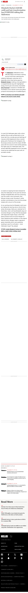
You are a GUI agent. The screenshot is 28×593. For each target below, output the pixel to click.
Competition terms (19, 576)
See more (3, 467)
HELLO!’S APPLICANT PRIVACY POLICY (10, 583)
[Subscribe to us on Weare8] (24, 558)
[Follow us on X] (17, 555)
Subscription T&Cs (19, 546)
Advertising (4, 546)
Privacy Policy (20, 573)
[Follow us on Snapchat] (11, 558)
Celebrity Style (18, 5)
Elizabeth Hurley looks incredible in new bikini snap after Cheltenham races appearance (13, 526)
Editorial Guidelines (6, 580)
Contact (3, 549)
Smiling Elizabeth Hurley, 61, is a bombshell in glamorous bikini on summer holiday (16, 486)
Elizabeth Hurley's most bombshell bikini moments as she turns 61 (15, 472)
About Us (3, 543)
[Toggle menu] (1, 1)
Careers (22, 583)
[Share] (25, 64)
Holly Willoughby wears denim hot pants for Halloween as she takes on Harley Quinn (13, 514)
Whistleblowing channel (7, 573)
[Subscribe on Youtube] (4, 558)
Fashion (8, 5)
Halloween (10, 72)
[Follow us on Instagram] (4, 555)
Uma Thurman (5, 87)
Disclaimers (4, 565)
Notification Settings (6, 576)
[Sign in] (24, 1)
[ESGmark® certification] (10, 536)
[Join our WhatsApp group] (4, 562)
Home (3, 5)
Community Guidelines (7, 569)
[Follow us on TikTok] (24, 555)
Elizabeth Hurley (6, 82)
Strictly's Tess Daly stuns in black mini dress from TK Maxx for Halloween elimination (12, 507)
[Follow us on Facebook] (11, 555)
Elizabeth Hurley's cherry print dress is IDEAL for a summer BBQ (13, 520)
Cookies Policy (13, 565)
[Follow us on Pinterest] (17, 558)
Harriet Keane (7, 58)
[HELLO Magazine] (5, 2)
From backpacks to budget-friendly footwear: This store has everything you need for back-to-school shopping (16, 478)
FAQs (16, 543)
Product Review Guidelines (8, 587)
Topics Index (18, 549)
